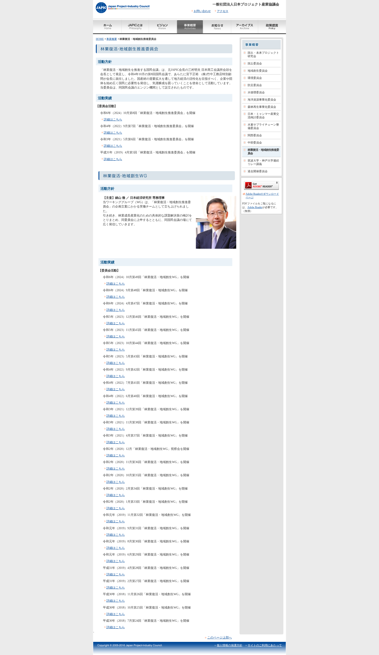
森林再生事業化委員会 (262, 106)
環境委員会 (255, 78)
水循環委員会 (256, 92)
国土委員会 (255, 63)
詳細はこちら (113, 119)
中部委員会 (255, 142)
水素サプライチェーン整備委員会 (263, 126)
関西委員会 (255, 135)
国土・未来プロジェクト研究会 (263, 54)
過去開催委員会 (258, 171)
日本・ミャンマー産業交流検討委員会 (263, 115)
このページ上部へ (219, 637)
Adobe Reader (254, 207)
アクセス (222, 11)
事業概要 (111, 39)
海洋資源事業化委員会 (262, 99)
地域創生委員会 (258, 70)
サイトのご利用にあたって (265, 645)
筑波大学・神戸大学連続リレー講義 (263, 162)
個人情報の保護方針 (229, 645)
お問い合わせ (202, 11)
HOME (100, 39)
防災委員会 (255, 85)
